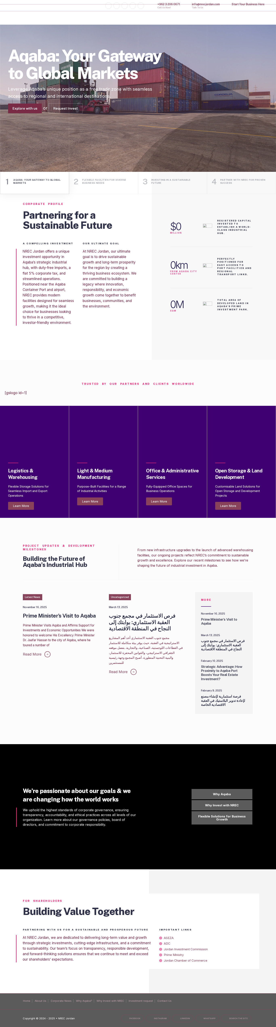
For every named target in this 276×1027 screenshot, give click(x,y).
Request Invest (65, 130)
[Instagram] (116, 5)
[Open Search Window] (141, 5)
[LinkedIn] (124, 5)
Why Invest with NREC (110, 1000)
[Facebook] (108, 5)
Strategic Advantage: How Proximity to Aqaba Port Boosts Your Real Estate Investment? (221, 673)
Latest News (32, 597)
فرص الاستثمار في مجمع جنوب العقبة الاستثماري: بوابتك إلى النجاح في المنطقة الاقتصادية (142, 622)
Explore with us (25, 130)
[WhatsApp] (133, 5)
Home (26, 1000)
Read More (35, 654)
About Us (40, 1000)
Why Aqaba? (84, 1000)
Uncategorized (120, 597)
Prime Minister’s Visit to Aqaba (59, 616)
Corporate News (61, 1000)
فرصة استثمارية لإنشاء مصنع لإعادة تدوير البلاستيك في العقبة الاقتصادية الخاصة (223, 700)
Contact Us (164, 1000)
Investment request (141, 1000)
